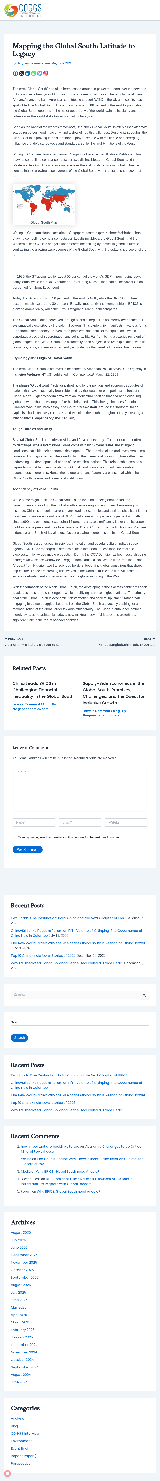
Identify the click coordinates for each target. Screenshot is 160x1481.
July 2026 (18, 1240)
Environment (21, 1441)
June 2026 (19, 1247)
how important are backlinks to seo (50, 1146)
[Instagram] (45, 73)
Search (15, 1022)
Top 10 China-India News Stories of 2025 (43, 955)
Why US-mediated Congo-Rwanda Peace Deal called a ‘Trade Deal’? (67, 963)
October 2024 (22, 1359)
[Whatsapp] (33, 73)
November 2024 (24, 1352)
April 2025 (19, 1314)
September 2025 (25, 1277)
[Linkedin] (27, 73)
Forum (26, 1191)
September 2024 (25, 1367)
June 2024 (19, 1382)
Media (26, 1171)
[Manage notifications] (7, 1473)
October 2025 (22, 1270)
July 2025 (18, 1292)
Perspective (21, 1463)
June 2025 (19, 1300)
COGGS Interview (25, 1433)
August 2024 (21, 1374)
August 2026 (21, 1232)
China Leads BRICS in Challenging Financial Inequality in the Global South (43, 690)
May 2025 (18, 1307)
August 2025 (21, 1285)
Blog (46, 704)
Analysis (17, 1418)
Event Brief (20, 1448)
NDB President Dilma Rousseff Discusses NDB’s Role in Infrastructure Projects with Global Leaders (76, 1181)
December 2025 (24, 1255)
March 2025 (20, 1322)
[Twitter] (39, 73)
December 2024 (24, 1344)
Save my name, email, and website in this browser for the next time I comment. (70, 837)
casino (26, 1159)
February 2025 (23, 1329)
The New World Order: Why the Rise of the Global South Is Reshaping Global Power (78, 943)
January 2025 (22, 1337)
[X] (21, 73)
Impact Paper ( (23, 1456)
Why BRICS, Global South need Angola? (67, 1171)
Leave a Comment (26, 704)
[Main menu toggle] (151, 10)
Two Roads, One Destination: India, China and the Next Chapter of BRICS (69, 918)
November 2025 (24, 1262)
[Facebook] (15, 73)
